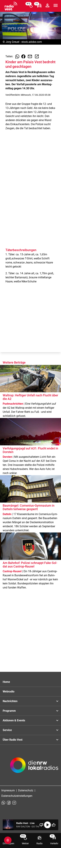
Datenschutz (25, 790)
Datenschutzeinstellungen (16, 795)
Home (6, 681)
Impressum (8, 790)
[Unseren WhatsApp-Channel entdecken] (3, 803)
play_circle (47, 825)
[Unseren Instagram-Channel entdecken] (14, 803)
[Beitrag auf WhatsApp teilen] (17, 56)
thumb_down (41, 825)
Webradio (8, 691)
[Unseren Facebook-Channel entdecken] (9, 803)
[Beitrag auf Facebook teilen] (23, 56)
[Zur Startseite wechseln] (11, 6)
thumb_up (54, 825)
